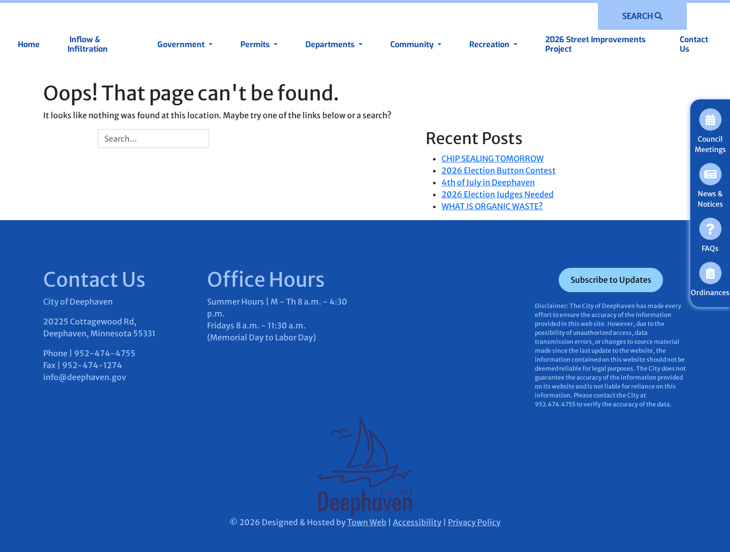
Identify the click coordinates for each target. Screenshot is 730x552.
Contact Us (694, 44)
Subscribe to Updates (611, 280)
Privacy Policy (474, 522)
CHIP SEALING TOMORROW (492, 158)
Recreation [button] (490, 44)
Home (29, 44)
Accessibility (417, 522)
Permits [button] (256, 44)
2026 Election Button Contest (498, 170)
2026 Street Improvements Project (595, 44)
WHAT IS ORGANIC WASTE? (492, 206)
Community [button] (413, 44)
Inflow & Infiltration (88, 44)
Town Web (366, 522)
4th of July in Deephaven (488, 182)
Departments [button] (331, 44)
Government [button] (182, 44)
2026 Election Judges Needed (497, 194)
